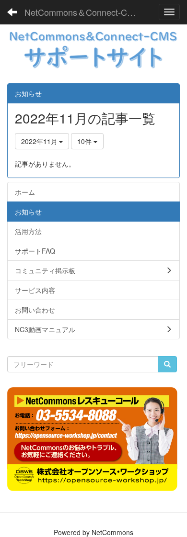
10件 (85, 141)
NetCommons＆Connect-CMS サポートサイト (86, 12)
